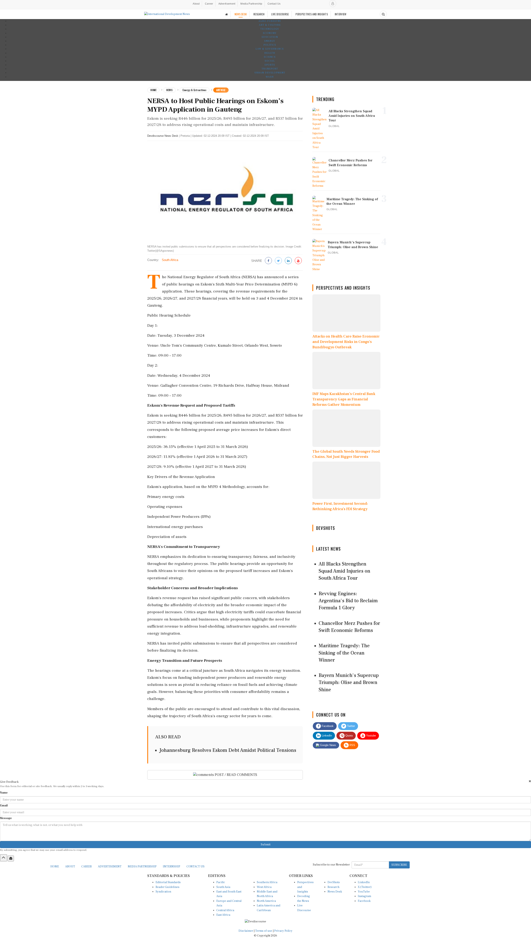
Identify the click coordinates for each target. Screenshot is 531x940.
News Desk (335, 892)
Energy (269, 41)
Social (270, 60)
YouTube (364, 892)
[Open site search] (383, 14)
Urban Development (269, 72)
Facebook (327, 726)
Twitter (350, 726)
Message (6, 818)
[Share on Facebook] (268, 260)
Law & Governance (270, 48)
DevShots (334, 882)
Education (270, 37)
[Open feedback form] (11, 858)
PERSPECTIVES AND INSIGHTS (312, 14)
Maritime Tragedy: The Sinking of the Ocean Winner (344, 653)
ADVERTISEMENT (110, 866)
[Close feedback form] (530, 781)
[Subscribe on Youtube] (298, 260)
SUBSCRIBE (399, 865)
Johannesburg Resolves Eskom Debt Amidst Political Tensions (227, 750)
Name (4, 793)
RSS (352, 745)
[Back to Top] (3, 857)
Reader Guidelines (167, 887)
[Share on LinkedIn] (288, 260)
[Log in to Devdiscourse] (332, 3)
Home (153, 90)
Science (270, 57)
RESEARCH (258, 14)
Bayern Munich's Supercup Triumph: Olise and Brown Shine (349, 682)
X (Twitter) (364, 887)
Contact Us (274, 3)
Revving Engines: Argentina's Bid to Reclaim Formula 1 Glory (348, 600)
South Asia (223, 887)
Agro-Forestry (269, 21)
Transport (270, 68)
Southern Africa (267, 882)
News (169, 90)
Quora (349, 735)
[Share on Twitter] (278, 260)
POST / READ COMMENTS (235, 774)
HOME (54, 866)
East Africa (223, 915)
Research (333, 887)
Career (209, 3)
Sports (269, 64)
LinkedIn (326, 735)
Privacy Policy (283, 931)
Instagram (364, 896)
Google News (327, 745)
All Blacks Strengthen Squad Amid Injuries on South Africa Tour (344, 571)
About (196, 3)
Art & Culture (270, 25)
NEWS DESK (241, 14)
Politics (269, 44)
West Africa (264, 887)
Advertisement (226, 3)
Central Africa (225, 910)
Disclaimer (246, 931)
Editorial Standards (168, 882)
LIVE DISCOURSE (280, 14)
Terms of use (264, 931)
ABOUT (70, 866)
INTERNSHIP (171, 866)
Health (269, 53)
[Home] (226, 14)
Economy (269, 33)
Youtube (370, 735)
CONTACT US (195, 866)
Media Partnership (251, 3)
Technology (269, 28)
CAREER (86, 866)
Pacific (220, 882)
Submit (265, 844)
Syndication (163, 892)
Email (4, 805)
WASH (270, 76)
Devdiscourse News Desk (162, 135)
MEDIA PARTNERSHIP (142, 866)
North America (266, 901)
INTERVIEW (340, 14)
